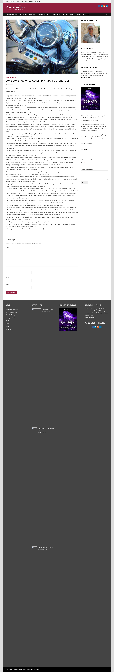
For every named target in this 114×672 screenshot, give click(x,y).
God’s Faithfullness (29, 14)
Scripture (86, 14)
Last (91, 159)
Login (22, 1)
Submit (84, 183)
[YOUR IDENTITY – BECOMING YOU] (34, 428)
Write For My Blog (29, 1)
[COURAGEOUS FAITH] (36, 309)
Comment (9, 247)
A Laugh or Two (56, 14)
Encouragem (35, 7)
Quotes (78, 14)
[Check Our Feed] (104, 6)
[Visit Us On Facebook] (99, 6)
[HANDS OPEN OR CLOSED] (34, 547)
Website (8, 284)
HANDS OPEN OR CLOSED (45, 547)
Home (17, 1)
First (82, 159)
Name (8, 270)
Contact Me (37, 1)
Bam (38, 669)
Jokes (72, 14)
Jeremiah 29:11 (86, 77)
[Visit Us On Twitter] (102, 6)
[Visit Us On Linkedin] (107, 6)
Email (8, 277)
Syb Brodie (10, 84)
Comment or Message (87, 169)
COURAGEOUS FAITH (47, 309)
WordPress (32, 669)
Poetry (65, 14)
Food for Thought (43, 14)
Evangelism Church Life (14, 14)
